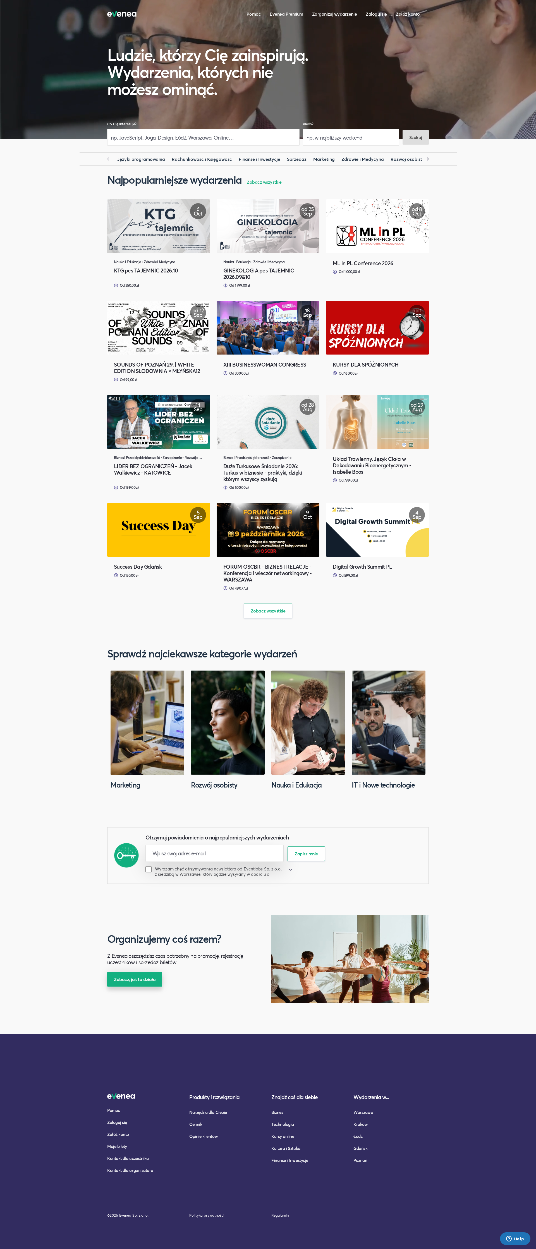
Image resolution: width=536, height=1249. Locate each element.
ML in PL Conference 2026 (363, 263)
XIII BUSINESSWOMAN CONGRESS (264, 364)
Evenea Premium (286, 14)
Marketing (324, 159)
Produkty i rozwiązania (214, 1097)
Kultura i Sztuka (285, 1148)
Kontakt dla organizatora (130, 1170)
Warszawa (363, 1112)
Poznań (360, 1160)
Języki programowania (141, 159)
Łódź (357, 1136)
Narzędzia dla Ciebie (208, 1112)
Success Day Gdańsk (138, 566)
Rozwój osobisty (408, 159)
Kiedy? (308, 124)
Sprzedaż (297, 159)
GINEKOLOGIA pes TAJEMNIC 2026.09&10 (258, 273)
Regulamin (280, 1215)
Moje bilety (117, 1146)
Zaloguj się (376, 14)
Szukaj (415, 137)
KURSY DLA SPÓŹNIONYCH (365, 364)
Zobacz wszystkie (264, 182)
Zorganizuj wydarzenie (334, 14)
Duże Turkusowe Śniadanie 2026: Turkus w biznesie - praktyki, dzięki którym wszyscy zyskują (262, 472)
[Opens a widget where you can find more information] (515, 1239)
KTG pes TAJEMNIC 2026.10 (146, 270)
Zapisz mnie (306, 853)
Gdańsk (360, 1148)
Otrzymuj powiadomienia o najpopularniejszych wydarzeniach (217, 837)
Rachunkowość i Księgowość (202, 159)
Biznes (277, 1112)
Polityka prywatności (206, 1215)
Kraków (360, 1124)
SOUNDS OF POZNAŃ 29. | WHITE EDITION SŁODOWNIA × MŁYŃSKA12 (157, 367)
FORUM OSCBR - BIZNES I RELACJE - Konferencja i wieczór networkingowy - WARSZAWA (267, 573)
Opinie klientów (203, 1136)
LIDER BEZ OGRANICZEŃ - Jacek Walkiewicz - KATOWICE (153, 469)
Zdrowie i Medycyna (362, 159)
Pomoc (254, 14)
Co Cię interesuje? (122, 124)
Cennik (195, 1124)
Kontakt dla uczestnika (128, 1158)
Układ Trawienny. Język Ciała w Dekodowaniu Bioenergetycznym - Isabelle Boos (372, 465)
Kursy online (282, 1136)
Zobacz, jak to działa (134, 979)
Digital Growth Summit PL (362, 566)
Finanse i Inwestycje (259, 159)
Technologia (282, 1124)
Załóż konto (408, 14)
